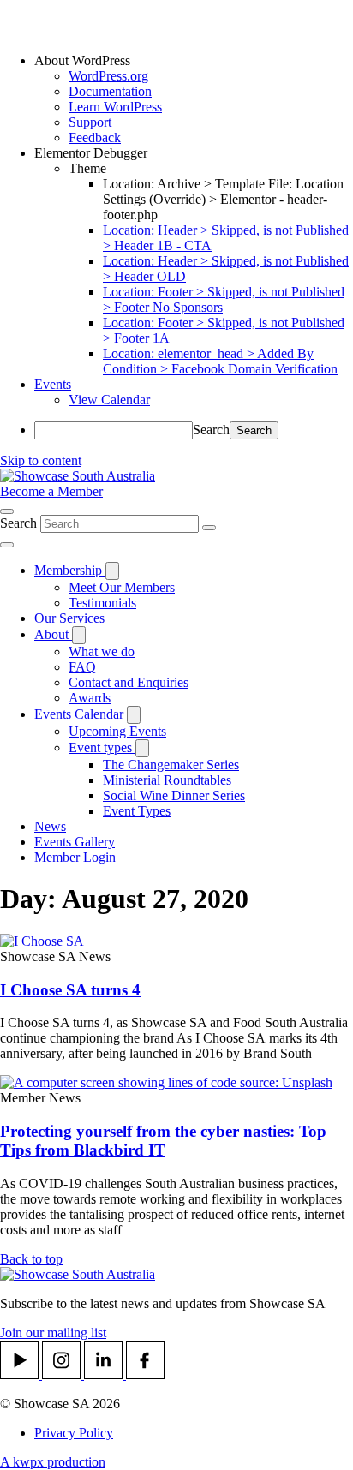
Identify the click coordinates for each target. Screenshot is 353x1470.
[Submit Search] (209, 527)
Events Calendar (80, 714)
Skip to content (40, 460)
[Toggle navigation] (7, 544)
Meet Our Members (122, 587)
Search (211, 429)
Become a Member (51, 491)
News (50, 826)
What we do (102, 651)
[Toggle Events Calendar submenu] (134, 715)
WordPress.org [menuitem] (108, 76)
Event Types (137, 811)
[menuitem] (193, 61)
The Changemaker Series (171, 764)
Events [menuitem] (52, 384)
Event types (102, 747)
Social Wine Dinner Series (174, 795)
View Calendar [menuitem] (109, 399)
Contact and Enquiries (128, 682)
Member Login (75, 857)
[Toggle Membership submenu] (112, 571)
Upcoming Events (117, 731)
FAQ (82, 667)
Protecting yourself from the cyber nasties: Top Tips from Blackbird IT (163, 1140)
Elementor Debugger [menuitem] (90, 153)
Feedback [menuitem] (95, 137)
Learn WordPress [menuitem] (115, 106)
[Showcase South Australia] (77, 476)
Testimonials (102, 602)
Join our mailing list (53, 1332)
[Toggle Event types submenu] (142, 748)
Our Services (69, 618)
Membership (69, 570)
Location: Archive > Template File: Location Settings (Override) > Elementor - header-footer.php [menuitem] (223, 199)
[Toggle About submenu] (79, 635)
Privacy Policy (73, 1432)
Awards (90, 697)
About (53, 634)
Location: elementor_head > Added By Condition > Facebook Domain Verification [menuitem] (220, 361)
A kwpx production (52, 1462)
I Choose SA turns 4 (70, 990)
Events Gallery (74, 841)
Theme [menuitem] (87, 168)
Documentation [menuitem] (110, 91)
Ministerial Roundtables (167, 780)
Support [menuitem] (90, 122)
